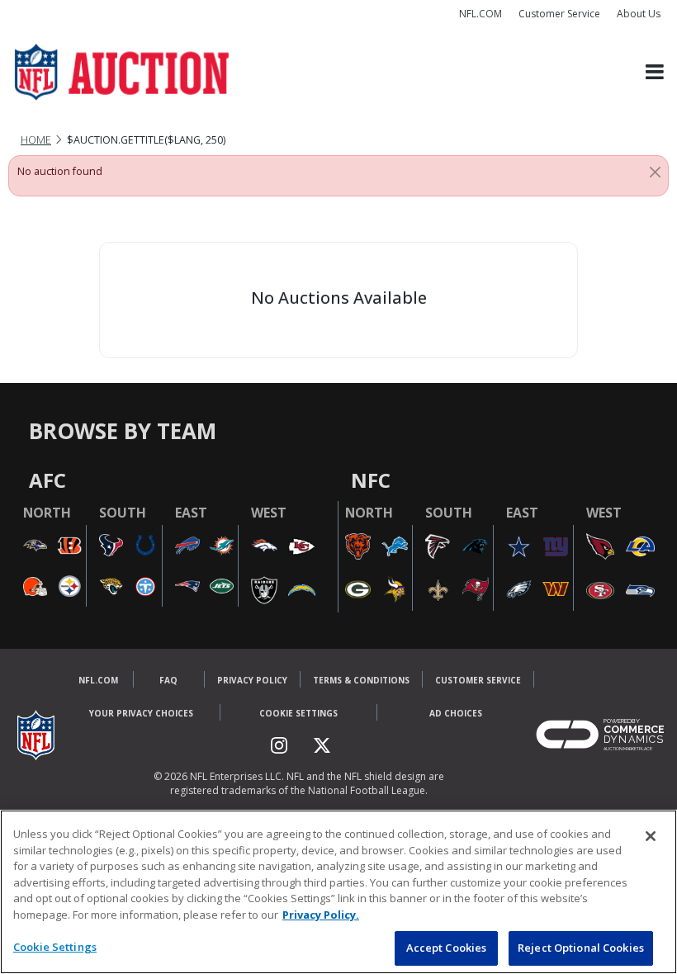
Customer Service (559, 14)
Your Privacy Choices (141, 713)
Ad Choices (455, 713)
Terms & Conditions (361, 680)
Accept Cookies (446, 947)
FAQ (168, 680)
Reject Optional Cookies (581, 947)
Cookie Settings (298, 713)
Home (36, 140)
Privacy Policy (252, 680)
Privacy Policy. (320, 914)
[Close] (655, 171)
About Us (638, 14)
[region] (338, 892)
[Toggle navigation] (655, 72)
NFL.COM (480, 14)
